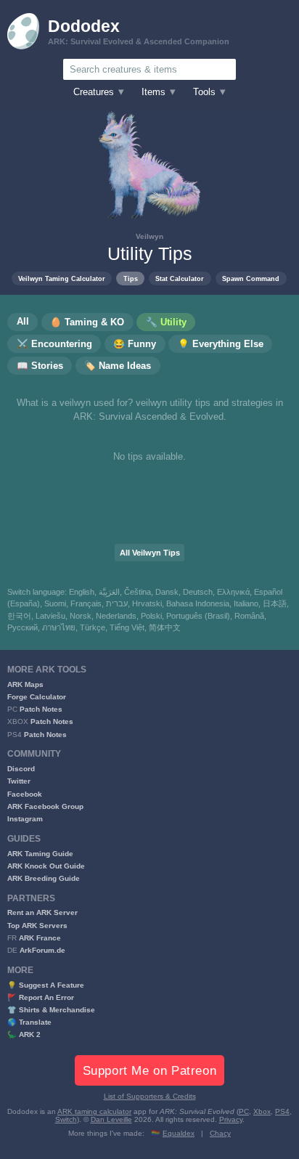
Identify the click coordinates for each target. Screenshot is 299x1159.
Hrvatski (147, 603)
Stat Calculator (179, 278)
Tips (130, 278)
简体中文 (165, 627)
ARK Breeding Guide (43, 878)
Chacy (220, 1133)
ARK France (40, 938)
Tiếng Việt (127, 627)
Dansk (167, 591)
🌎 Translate (29, 1022)
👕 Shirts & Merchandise (51, 1010)
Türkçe (92, 627)
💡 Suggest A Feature (45, 985)
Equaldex (178, 1133)
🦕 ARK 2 (24, 1034)
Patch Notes (41, 709)
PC (244, 1111)
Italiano (246, 603)
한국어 (19, 615)
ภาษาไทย (58, 627)
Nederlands (116, 615)
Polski (151, 615)
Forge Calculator (36, 697)
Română (249, 615)
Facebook (24, 794)
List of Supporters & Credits (150, 1096)
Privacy (230, 1119)
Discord (21, 769)
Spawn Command (250, 278)
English (81, 591)
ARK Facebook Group (45, 806)
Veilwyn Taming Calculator (61, 278)
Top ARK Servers (37, 926)
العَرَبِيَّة (109, 591)
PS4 (282, 1111)
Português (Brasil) (198, 615)
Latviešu (50, 615)
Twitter (18, 781)
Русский (22, 627)
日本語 (275, 603)
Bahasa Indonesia (197, 603)
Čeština (137, 591)
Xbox (262, 1111)
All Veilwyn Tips (150, 552)
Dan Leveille (111, 1119)
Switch (66, 1119)
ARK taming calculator (94, 1111)
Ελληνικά (233, 591)
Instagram (25, 819)
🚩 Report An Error (40, 997)
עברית (117, 603)
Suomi (55, 603)
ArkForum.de (42, 950)
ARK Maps (25, 684)
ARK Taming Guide (40, 854)
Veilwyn (149, 236)
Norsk (80, 615)
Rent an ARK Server (42, 912)
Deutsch (198, 591)
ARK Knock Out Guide (46, 866)
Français (86, 603)
